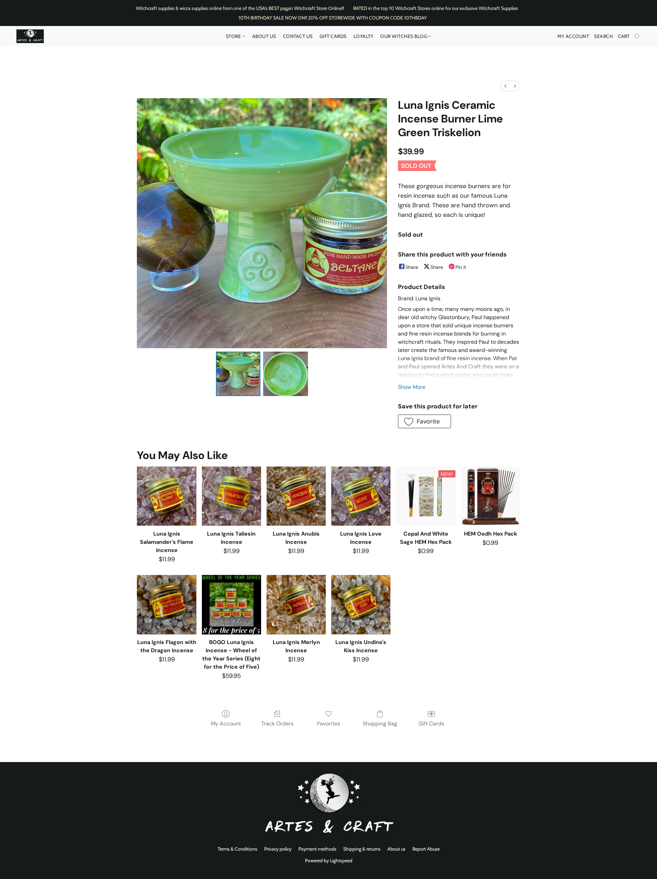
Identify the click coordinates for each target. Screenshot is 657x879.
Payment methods (317, 849)
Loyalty (363, 36)
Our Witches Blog (404, 36)
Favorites (328, 723)
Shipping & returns (362, 849)
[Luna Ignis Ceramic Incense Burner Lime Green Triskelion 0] (238, 374)
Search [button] (603, 36)
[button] (30, 36)
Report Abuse (426, 849)
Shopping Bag (380, 723)
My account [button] (573, 36)
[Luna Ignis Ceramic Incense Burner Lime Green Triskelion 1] (285, 374)
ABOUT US (264, 36)
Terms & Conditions (237, 849)
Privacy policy (278, 849)
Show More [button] (411, 387)
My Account (226, 723)
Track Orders (277, 723)
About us (396, 849)
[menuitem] (505, 86)
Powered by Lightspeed (328, 860)
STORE (234, 36)
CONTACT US (298, 36)
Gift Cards (333, 36)
